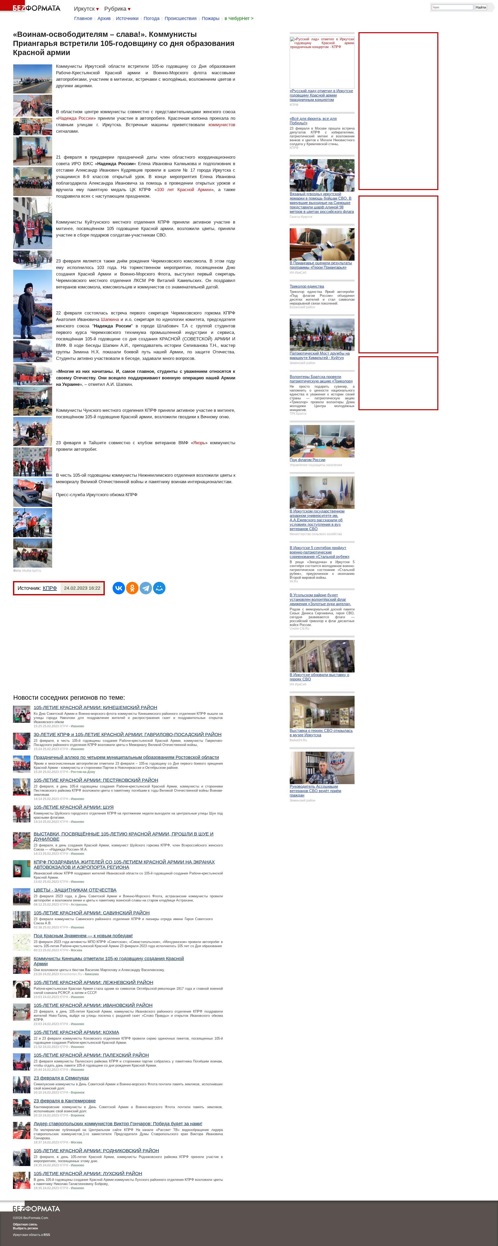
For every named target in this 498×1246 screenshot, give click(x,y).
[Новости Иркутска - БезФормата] (31, 6)
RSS (47, 1235)
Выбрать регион (25, 1228)
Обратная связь (25, 1224)
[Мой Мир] (159, 588)
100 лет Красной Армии (184, 189)
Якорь (199, 442)
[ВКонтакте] (119, 588)
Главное (83, 18)
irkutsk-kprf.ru (31, 571)
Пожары (210, 18)
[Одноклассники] (132, 588)
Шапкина (110, 319)
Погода (152, 18)
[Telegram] (146, 588)
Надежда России (75, 118)
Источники (127, 18)
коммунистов (222, 124)
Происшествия (181, 18)
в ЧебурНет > (239, 18)
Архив (104, 18)
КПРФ (50, 588)
